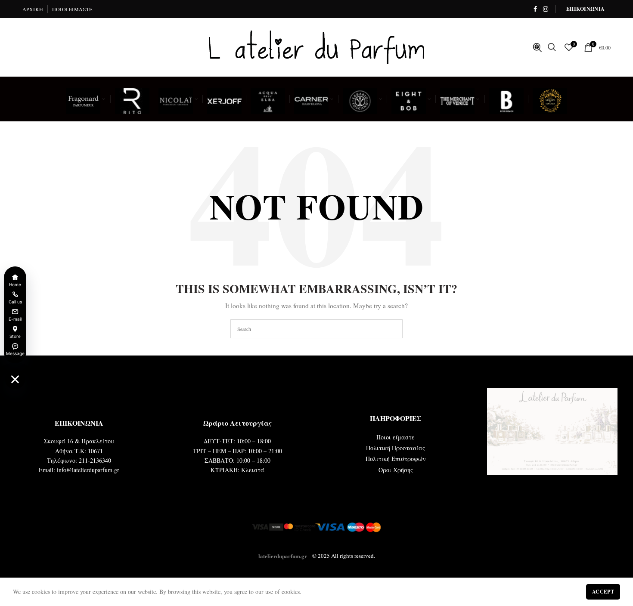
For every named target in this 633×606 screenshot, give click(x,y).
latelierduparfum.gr (282, 555)
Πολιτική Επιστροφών (396, 458)
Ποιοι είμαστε (395, 437)
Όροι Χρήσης (396, 470)
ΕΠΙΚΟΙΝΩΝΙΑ (585, 8)
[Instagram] (545, 9)
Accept (603, 591)
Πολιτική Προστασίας (395, 448)
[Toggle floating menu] (15, 379)
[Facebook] (535, 9)
